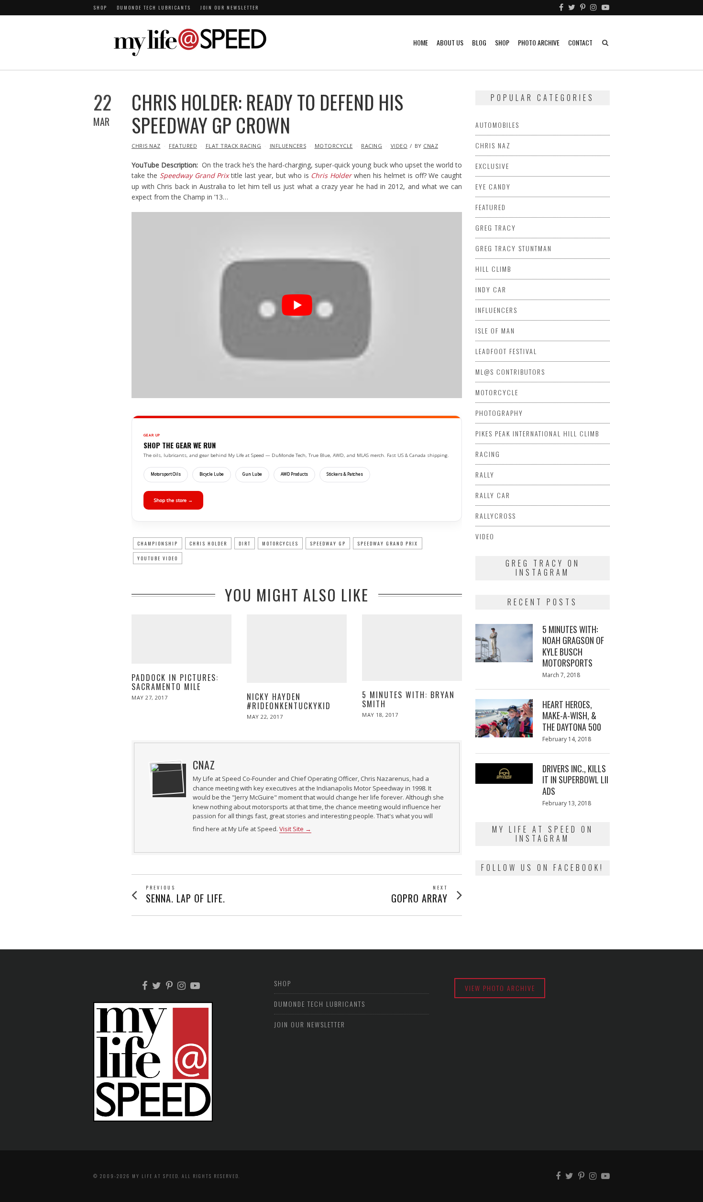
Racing (371, 145)
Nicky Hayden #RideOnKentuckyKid (289, 701)
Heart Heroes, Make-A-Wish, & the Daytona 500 (571, 715)
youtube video (157, 558)
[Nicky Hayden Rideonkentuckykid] (297, 648)
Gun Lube (252, 474)
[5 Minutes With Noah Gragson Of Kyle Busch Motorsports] (504, 643)
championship (157, 543)
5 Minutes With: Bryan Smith (408, 699)
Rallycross (495, 516)
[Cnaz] (166, 777)
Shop (100, 7)
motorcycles (280, 543)
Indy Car (490, 289)
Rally (484, 474)
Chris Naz (146, 145)
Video (399, 145)
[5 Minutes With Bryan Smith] (412, 647)
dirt (245, 543)
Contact (580, 42)
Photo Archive (539, 42)
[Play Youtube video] (297, 305)
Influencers (288, 145)
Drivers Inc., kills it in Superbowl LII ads (575, 779)
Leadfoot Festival (506, 351)
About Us (450, 42)
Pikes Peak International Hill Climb (537, 433)
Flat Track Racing (234, 145)
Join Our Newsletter (229, 7)
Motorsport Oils (166, 474)
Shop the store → (173, 500)
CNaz (430, 145)
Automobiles (497, 125)
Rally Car (492, 495)
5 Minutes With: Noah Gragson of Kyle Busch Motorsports (573, 646)
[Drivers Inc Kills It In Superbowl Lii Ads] (504, 773)
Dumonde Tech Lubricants (154, 7)
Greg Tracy (495, 228)
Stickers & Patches (345, 474)
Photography (499, 413)
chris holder (208, 543)
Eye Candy (493, 186)
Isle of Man (495, 330)
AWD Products (294, 474)
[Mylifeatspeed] (561, 7)
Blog (479, 42)
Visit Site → (295, 829)
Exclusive (492, 166)
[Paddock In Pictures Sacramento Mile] (181, 639)
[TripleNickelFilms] (606, 7)
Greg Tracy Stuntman (513, 248)
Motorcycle (334, 145)
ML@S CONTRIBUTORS (510, 372)
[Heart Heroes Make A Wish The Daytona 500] (504, 718)
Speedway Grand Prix (194, 175)
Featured (183, 145)
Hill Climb (493, 269)
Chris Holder (331, 175)
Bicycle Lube (211, 474)
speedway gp (328, 543)
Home (420, 42)
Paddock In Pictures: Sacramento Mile (175, 682)
